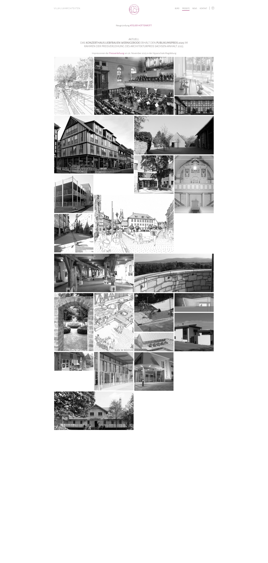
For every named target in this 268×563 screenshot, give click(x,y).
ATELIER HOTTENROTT (141, 25)
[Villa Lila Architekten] (134, 7)
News (194, 8)
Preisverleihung (116, 53)
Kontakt (203, 8)
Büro (177, 8)
